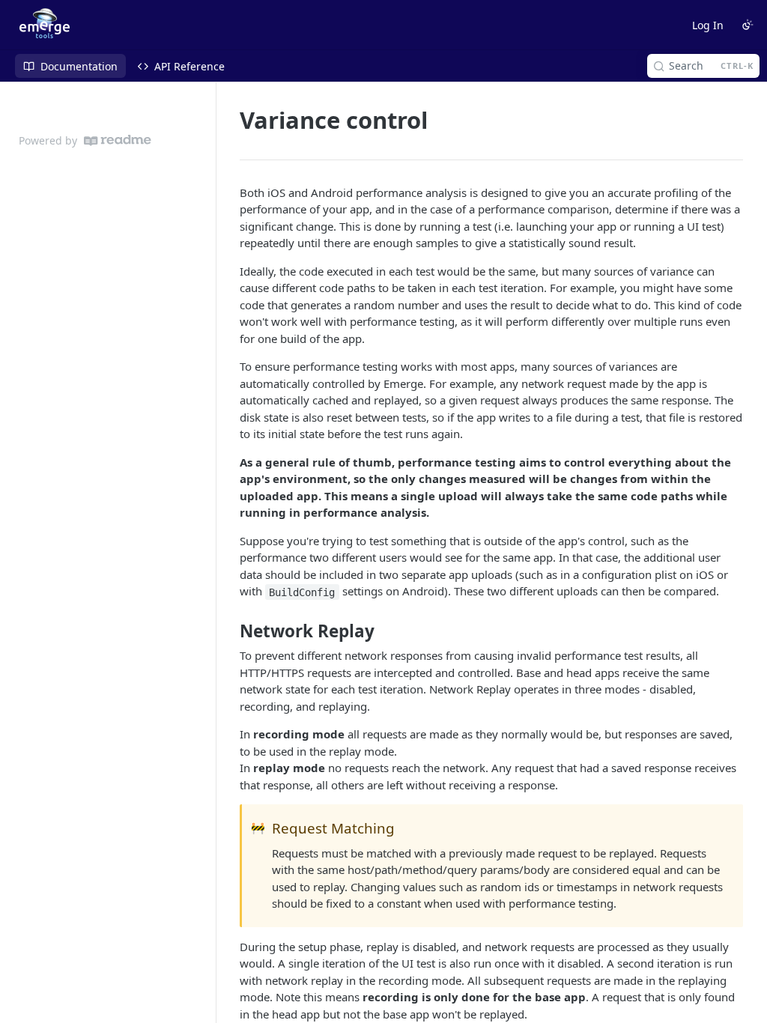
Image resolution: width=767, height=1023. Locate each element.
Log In (708, 25)
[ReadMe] (117, 140)
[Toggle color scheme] (748, 25)
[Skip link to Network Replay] (229, 631)
